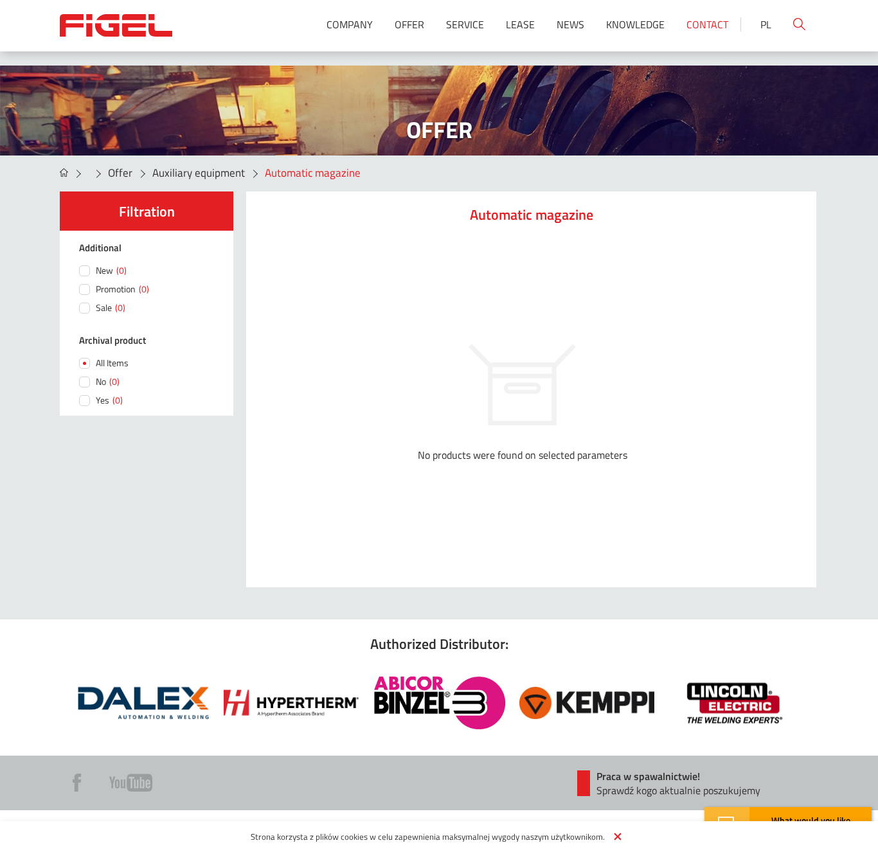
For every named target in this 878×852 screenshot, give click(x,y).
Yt (130, 783)
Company (350, 24)
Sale (110, 307)
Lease (520, 24)
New (111, 270)
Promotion (122, 289)
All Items (112, 363)
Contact (707, 24)
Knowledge (635, 24)
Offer (409, 24)
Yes (109, 400)
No (108, 381)
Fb (77, 783)
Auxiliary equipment (198, 172)
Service (465, 24)
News (570, 24)
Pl (765, 24)
